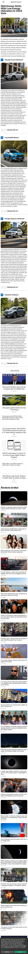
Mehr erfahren (4, 949)
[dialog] (14, 946)
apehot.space (16, 2)
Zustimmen (20, 952)
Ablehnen (7, 952)
